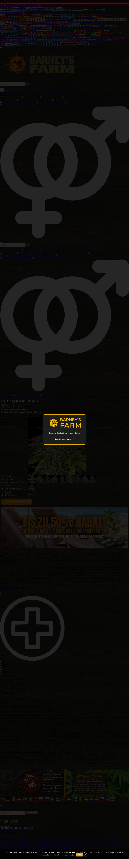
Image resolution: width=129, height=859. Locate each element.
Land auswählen (63, 439)
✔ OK (79, 855)
